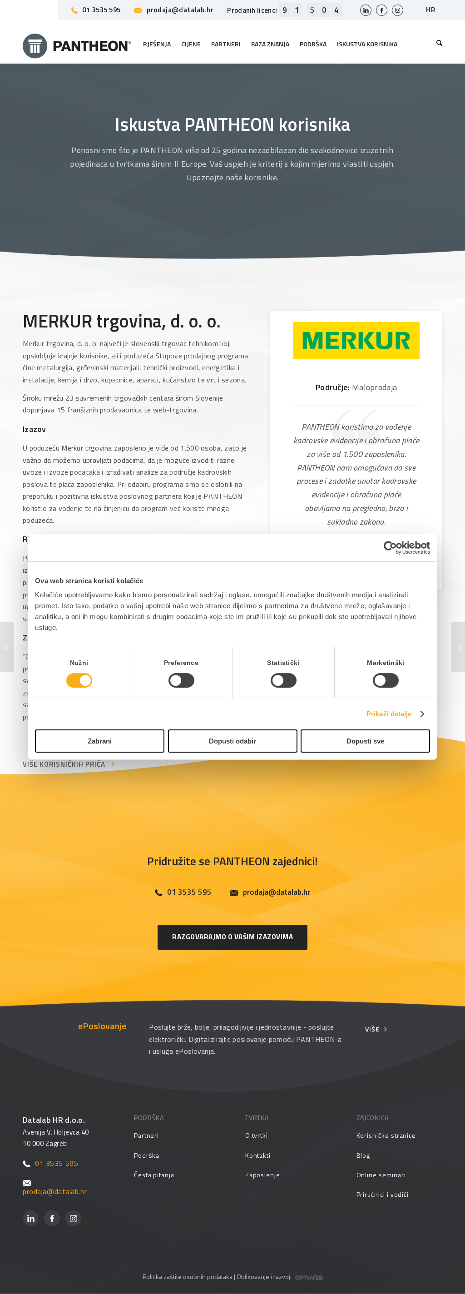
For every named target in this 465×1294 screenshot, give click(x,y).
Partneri (146, 1135)
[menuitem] (437, 44)
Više (372, 1029)
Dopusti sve (365, 741)
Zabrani (100, 741)
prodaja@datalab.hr (180, 10)
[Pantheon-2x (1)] (77, 44)
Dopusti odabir (232, 741)
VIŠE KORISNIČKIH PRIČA (64, 764)
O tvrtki (256, 1135)
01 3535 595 (101, 10)
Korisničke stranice (386, 1135)
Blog (363, 1155)
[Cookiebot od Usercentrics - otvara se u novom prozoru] (390, 548)
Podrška (147, 1155)
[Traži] (437, 44)
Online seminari (381, 1175)
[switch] (181, 680)
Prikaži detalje (389, 714)
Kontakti (258, 1155)
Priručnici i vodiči (382, 1194)
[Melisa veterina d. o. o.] (7, 647)
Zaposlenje (262, 1175)
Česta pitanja (154, 1175)
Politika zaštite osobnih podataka (187, 1276)
